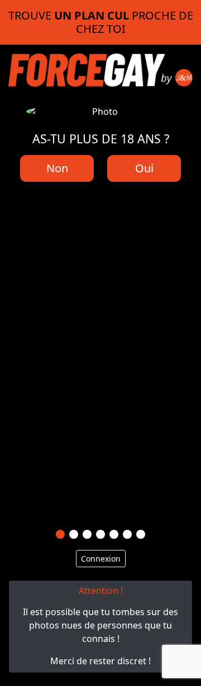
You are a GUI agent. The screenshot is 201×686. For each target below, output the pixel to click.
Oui (144, 168)
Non (57, 168)
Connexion (101, 558)
